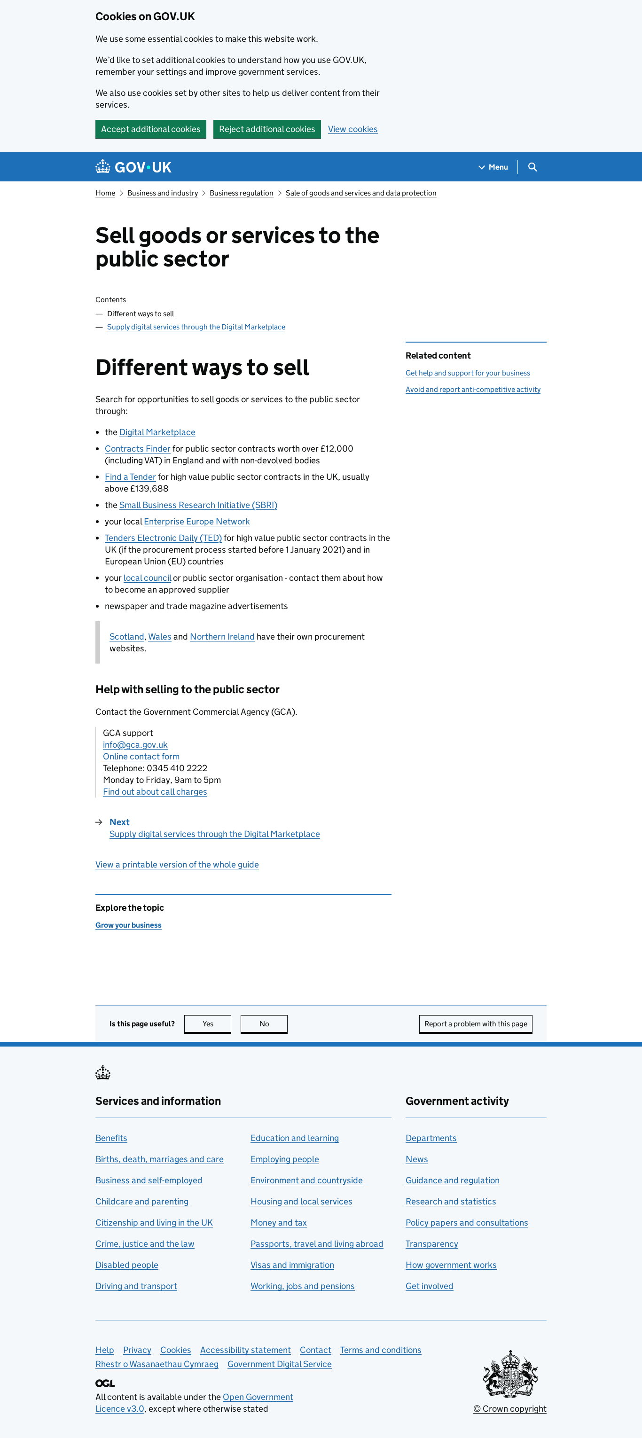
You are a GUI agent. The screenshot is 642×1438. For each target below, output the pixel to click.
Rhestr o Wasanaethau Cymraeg (157, 1364)
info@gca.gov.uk (135, 744)
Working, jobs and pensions (303, 1286)
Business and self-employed (149, 1180)
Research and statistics (451, 1201)
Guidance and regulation (453, 1180)
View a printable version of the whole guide (177, 864)
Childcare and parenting (141, 1201)
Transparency (432, 1243)
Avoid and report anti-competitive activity (473, 389)
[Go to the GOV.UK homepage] (133, 167)
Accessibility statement (245, 1349)
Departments (431, 1138)
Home (105, 192)
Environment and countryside (307, 1180)
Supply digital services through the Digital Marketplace (196, 326)
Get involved (430, 1286)
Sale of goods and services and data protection (361, 192)
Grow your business (128, 925)
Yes (217, 1023)
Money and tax (279, 1222)
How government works (451, 1264)
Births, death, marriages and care (159, 1159)
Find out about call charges (155, 791)
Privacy (137, 1349)
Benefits (111, 1138)
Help (104, 1349)
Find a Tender (130, 476)
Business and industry (162, 192)
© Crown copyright (510, 1408)
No (273, 1023)
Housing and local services (301, 1201)
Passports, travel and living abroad (317, 1243)
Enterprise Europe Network (197, 521)
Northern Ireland (222, 636)
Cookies (175, 1349)
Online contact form (141, 756)
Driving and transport (136, 1286)
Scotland (127, 636)
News (417, 1159)
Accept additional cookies (151, 129)
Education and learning (295, 1138)
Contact (315, 1349)
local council (147, 577)
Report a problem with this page (475, 1023)
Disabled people (126, 1264)
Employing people (285, 1159)
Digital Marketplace (157, 432)
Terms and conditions (381, 1349)
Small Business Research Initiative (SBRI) (198, 505)
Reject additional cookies (267, 129)
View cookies (353, 129)
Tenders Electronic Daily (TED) (163, 537)
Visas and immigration (292, 1264)
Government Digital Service (279, 1364)
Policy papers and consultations (467, 1222)
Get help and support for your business (468, 372)
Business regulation (242, 192)
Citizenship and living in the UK (154, 1222)
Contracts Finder (138, 448)
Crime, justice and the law (145, 1243)
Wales (160, 636)
